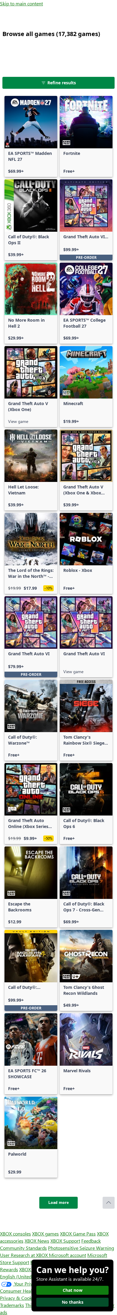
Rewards (9, 1269)
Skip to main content (21, 3)
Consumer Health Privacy (26, 1291)
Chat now (72, 1290)
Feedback (91, 1241)
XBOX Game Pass (78, 1233)
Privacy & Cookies (19, 1298)
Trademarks (12, 1305)
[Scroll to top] (109, 1203)
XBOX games (45, 1233)
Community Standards (23, 1248)
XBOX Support (65, 1241)
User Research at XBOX (24, 1255)
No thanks (72, 1302)
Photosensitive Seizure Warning (81, 1248)
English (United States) (23, 1276)
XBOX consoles (15, 1233)
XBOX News (37, 1241)
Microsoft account (67, 1255)
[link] (30, 136)
